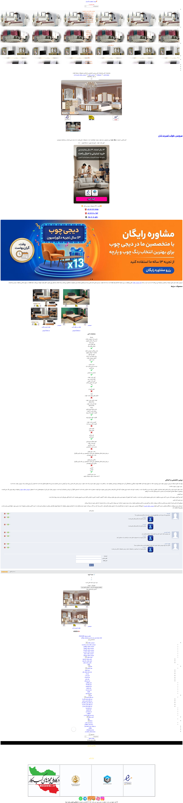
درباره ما (91, 749)
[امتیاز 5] (4, 571)
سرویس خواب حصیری (88, 18)
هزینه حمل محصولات (91, 754)
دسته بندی (97, 638)
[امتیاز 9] (7, 571)
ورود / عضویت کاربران (91, 1)
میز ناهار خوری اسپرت (76, 45)
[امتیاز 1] (1, 571)
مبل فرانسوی (88, 34)
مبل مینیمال (73, 29)
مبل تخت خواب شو (94, 29)
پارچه (91, 721)
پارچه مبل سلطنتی (89, 63)
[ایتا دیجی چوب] (89, 800)
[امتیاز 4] (3, 571)
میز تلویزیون (88, 47)
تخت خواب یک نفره (86, 24)
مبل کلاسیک (88, 32)
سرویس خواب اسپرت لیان (80, 75)
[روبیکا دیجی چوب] (93, 800)
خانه (101, 638)
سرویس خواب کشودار (88, 15)
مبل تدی (78, 29)
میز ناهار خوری (111, 45)
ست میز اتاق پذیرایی (88, 54)
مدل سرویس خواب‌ (137, 283)
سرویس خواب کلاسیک (89, 16)
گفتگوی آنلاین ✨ (91, 798)
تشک (88, 25)
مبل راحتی (104, 29)
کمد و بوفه (91, 717)
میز (91, 695)
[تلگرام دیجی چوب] (85, 800)
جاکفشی (88, 52)
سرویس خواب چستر (88, 20)
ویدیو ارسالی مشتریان (90, 732)
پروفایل (83, 638)
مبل (91, 666)
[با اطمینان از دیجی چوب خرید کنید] (91, 203)
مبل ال (88, 29)
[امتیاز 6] (5, 571)
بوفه (89, 58)
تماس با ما (91, 753)
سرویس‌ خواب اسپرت (149, 506)
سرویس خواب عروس (25, 489)
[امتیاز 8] (6, 571)
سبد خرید (91, 638)
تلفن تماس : (104, 558)
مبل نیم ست (88, 38)
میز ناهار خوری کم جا (103, 45)
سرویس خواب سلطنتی (89, 13)
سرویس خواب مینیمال (88, 22)
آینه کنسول (88, 49)
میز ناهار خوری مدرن (68, 45)
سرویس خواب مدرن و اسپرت (88, 11)
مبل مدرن (85, 29)
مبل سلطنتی (88, 31)
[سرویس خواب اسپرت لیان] (91, 120)
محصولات (99, 75)
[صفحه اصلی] (97, 636)
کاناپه (88, 40)
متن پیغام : (105, 560)
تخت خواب (101, 24)
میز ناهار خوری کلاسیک (85, 45)
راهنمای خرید (91, 747)
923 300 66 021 (92, 213)
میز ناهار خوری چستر (94, 45)
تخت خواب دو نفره (95, 24)
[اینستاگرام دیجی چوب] (102, 800)
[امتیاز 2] (2, 571)
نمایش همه (91, 738)
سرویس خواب (91, 75)
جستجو (86, 638)
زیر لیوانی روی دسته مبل (90, 726)
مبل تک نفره (88, 41)
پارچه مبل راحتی (88, 61)
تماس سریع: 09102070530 (85, 636)
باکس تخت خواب (78, 24)
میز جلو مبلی (88, 50)
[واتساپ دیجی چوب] (81, 800)
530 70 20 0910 (93, 217)
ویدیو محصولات (90, 730)
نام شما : (105, 556)
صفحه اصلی (106, 75)
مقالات (90, 728)
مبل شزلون (88, 36)
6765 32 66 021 (92, 209)
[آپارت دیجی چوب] (98, 800)
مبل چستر (100, 29)
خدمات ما (91, 756)
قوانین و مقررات (91, 751)
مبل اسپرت (82, 29)
